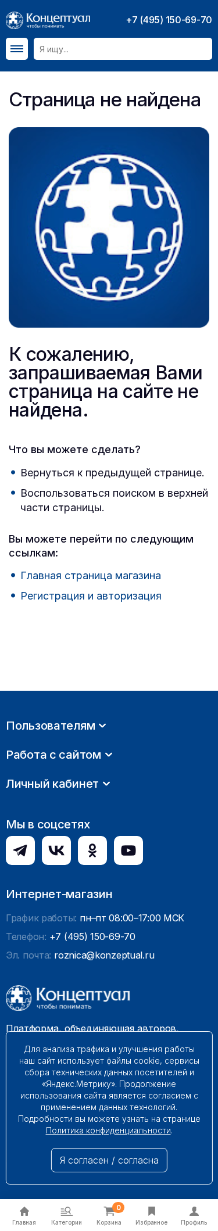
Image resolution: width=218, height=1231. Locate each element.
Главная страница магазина (90, 575)
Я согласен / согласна (109, 1160)
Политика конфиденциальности (108, 1130)
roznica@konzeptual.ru (104, 955)
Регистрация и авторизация (91, 596)
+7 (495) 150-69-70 (169, 20)
